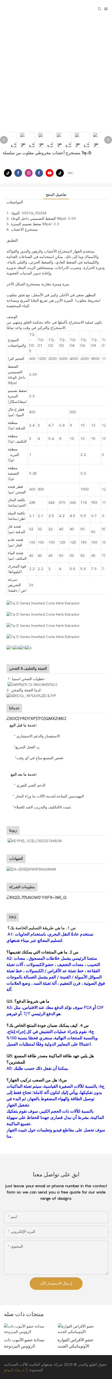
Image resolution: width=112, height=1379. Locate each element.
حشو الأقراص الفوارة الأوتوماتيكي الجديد (76, 1343)
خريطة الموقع (14, 1370)
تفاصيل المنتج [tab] (56, 194)
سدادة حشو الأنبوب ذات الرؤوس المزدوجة (24, 1343)
